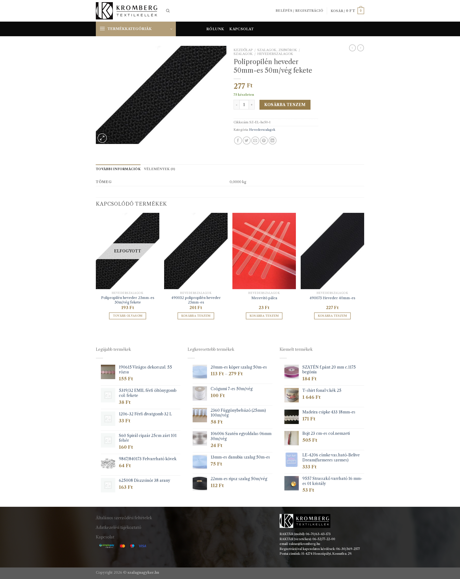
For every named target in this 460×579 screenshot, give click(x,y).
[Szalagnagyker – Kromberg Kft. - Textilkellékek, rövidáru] (127, 11)
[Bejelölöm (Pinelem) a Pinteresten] (264, 140)
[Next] (364, 270)
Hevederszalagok (275, 54)
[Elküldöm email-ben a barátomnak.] (255, 140)
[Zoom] (102, 138)
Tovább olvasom (128, 315)
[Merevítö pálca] (264, 251)
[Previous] (96, 270)
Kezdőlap (243, 50)
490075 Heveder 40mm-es (332, 298)
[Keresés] (168, 10)
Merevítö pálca (264, 298)
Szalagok (243, 54)
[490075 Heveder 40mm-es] (332, 251)
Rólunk (215, 29)
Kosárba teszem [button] (196, 315)
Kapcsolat (241, 29)
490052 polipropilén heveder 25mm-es (196, 300)
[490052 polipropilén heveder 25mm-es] (196, 251)
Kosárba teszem (285, 104)
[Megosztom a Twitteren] (247, 140)
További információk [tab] (118, 169)
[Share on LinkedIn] (272, 140)
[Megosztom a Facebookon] (238, 140)
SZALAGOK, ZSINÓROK (277, 50)
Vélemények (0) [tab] (159, 169)
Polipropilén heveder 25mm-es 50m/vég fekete (127, 300)
